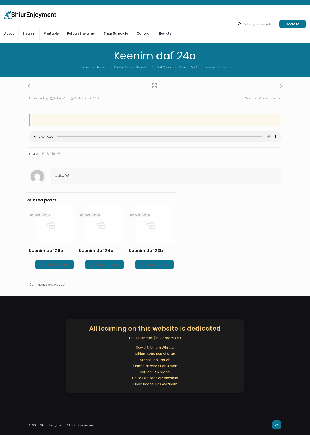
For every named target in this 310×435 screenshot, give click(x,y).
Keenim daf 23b (146, 251)
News (101, 67)
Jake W (59, 98)
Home (84, 67)
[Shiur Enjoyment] (30, 14)
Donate (292, 24)
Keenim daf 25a (46, 251)
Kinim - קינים (188, 67)
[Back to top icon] (276, 424)
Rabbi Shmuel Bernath (131, 67)
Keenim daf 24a (218, 67)
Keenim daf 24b (96, 251)
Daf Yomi (164, 67)
